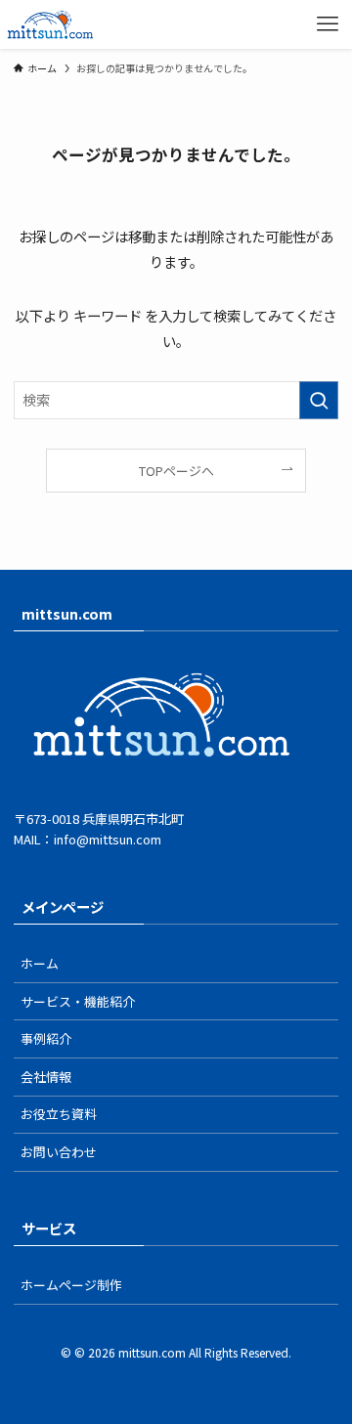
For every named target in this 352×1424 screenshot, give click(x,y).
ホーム (40, 963)
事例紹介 (46, 1038)
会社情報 (46, 1076)
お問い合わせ (59, 1152)
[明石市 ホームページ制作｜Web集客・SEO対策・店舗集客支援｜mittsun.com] (51, 24)
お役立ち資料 (59, 1113)
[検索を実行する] (318, 400)
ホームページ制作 (71, 1284)
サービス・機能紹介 (78, 1001)
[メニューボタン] (327, 24)
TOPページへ (176, 470)
